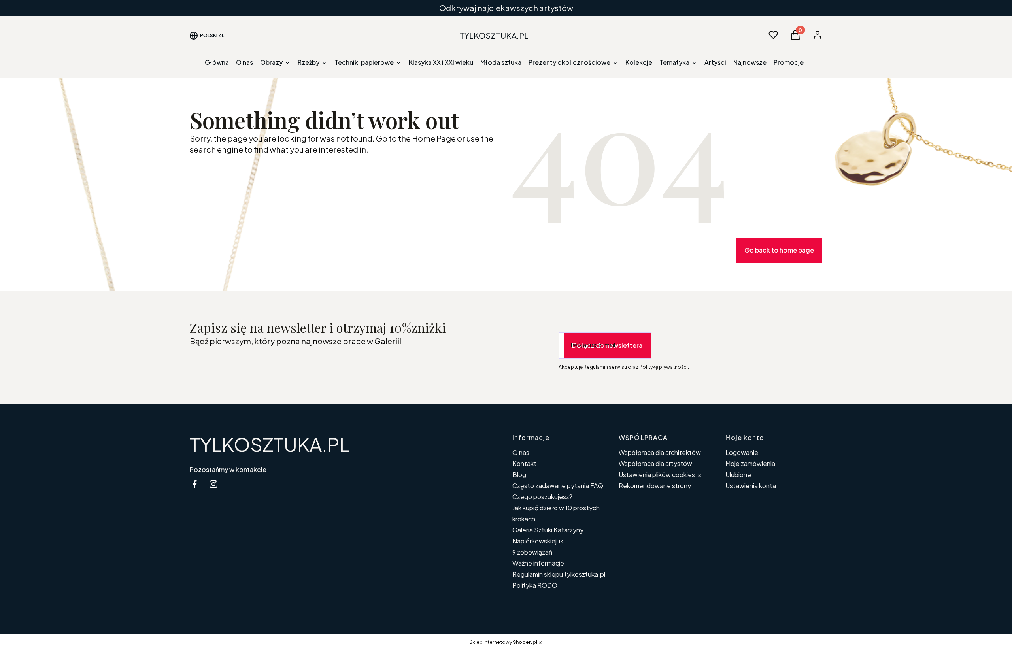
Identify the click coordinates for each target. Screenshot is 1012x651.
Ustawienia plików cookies (657, 474)
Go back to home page (779, 250)
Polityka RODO (534, 585)
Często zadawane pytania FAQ (557, 485)
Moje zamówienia (750, 463)
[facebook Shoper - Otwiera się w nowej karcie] (194, 484)
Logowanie (741, 452)
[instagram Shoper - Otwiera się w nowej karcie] (213, 484)
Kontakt (524, 463)
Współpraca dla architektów (660, 452)
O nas (520, 452)
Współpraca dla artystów (655, 463)
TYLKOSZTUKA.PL (269, 444)
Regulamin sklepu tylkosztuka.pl (558, 574)
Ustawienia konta (750, 485)
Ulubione (738, 474)
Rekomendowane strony (655, 485)
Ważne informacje (538, 563)
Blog (519, 474)
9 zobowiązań (532, 552)
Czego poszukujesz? (542, 496)
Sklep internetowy (503, 642)
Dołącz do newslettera (607, 345)
